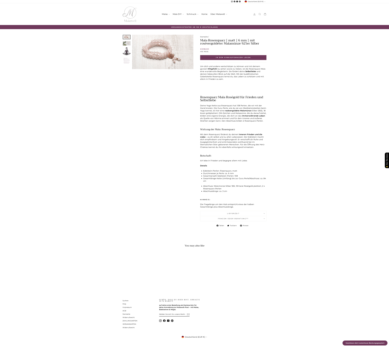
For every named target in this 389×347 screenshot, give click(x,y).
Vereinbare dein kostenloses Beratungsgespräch (365, 343)
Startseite (204, 37)
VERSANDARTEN (129, 324)
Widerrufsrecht (129, 317)
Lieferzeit (233, 213)
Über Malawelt (217, 14)
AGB (124, 311)
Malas (165, 14)
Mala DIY (177, 14)
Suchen (126, 301)
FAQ (124, 304)
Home (204, 14)
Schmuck (192, 14)
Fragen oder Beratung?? (233, 219)
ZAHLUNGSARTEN (130, 321)
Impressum (127, 307)
